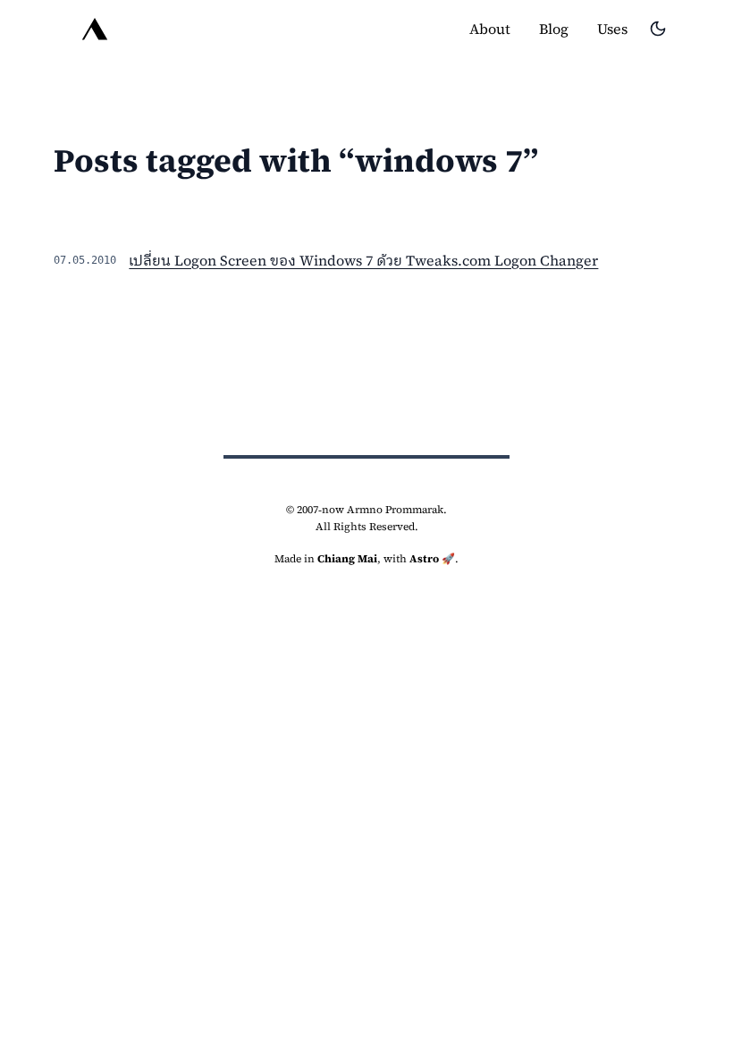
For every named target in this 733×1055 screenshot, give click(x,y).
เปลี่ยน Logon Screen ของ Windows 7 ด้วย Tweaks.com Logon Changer (363, 260)
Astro (424, 559)
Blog (554, 28)
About (489, 28)
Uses (612, 28)
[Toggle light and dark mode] (658, 29)
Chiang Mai (347, 559)
